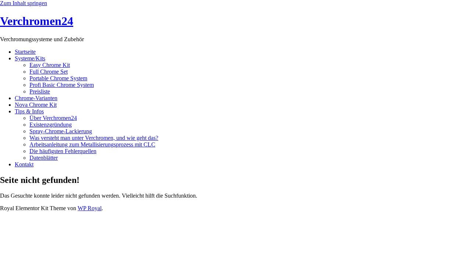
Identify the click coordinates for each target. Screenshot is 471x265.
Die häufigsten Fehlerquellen (62, 151)
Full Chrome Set (48, 71)
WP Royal (90, 208)
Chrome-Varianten (36, 98)
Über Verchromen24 (53, 118)
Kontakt (24, 164)
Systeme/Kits (30, 58)
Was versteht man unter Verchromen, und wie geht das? (93, 138)
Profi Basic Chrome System (61, 85)
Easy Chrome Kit (49, 65)
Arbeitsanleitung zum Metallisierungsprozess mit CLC (92, 144)
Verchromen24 (36, 21)
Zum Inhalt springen (23, 3)
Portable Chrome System (58, 78)
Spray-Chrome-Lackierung (60, 131)
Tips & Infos (29, 111)
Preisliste (39, 91)
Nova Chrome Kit (36, 105)
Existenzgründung (50, 124)
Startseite (25, 52)
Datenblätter (43, 158)
